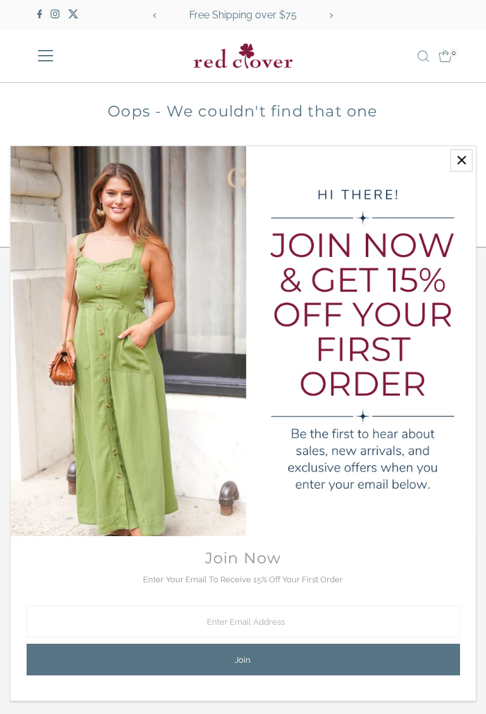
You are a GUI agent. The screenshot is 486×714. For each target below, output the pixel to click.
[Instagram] (55, 15)
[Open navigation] (45, 56)
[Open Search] (423, 56)
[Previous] (155, 15)
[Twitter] (73, 15)
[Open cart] (445, 56)
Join (243, 660)
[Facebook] (40, 15)
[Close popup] (462, 160)
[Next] (330, 15)
